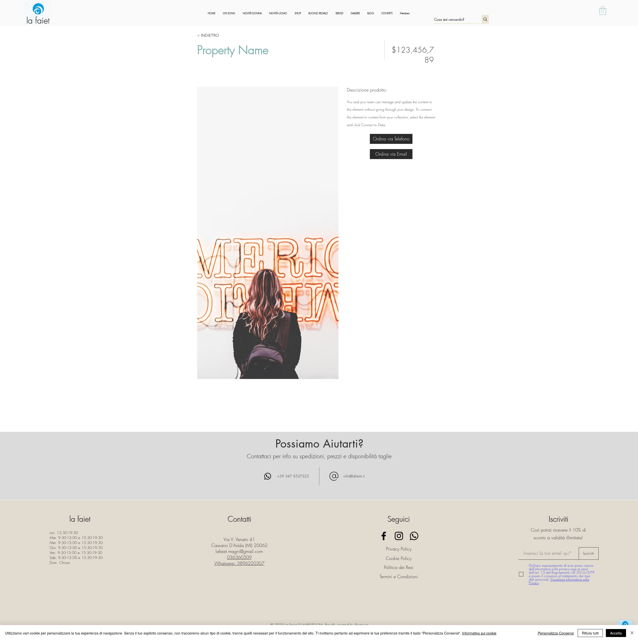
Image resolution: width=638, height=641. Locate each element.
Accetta (616, 633)
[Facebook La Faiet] (383, 536)
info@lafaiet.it (354, 476)
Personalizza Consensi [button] (556, 633)
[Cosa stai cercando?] (485, 19)
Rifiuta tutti (590, 633)
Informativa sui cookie (479, 633)
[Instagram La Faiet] (398, 536)
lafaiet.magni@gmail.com (239, 551)
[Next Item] (330, 233)
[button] (602, 10)
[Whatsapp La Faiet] (414, 536)
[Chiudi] (632, 633)
